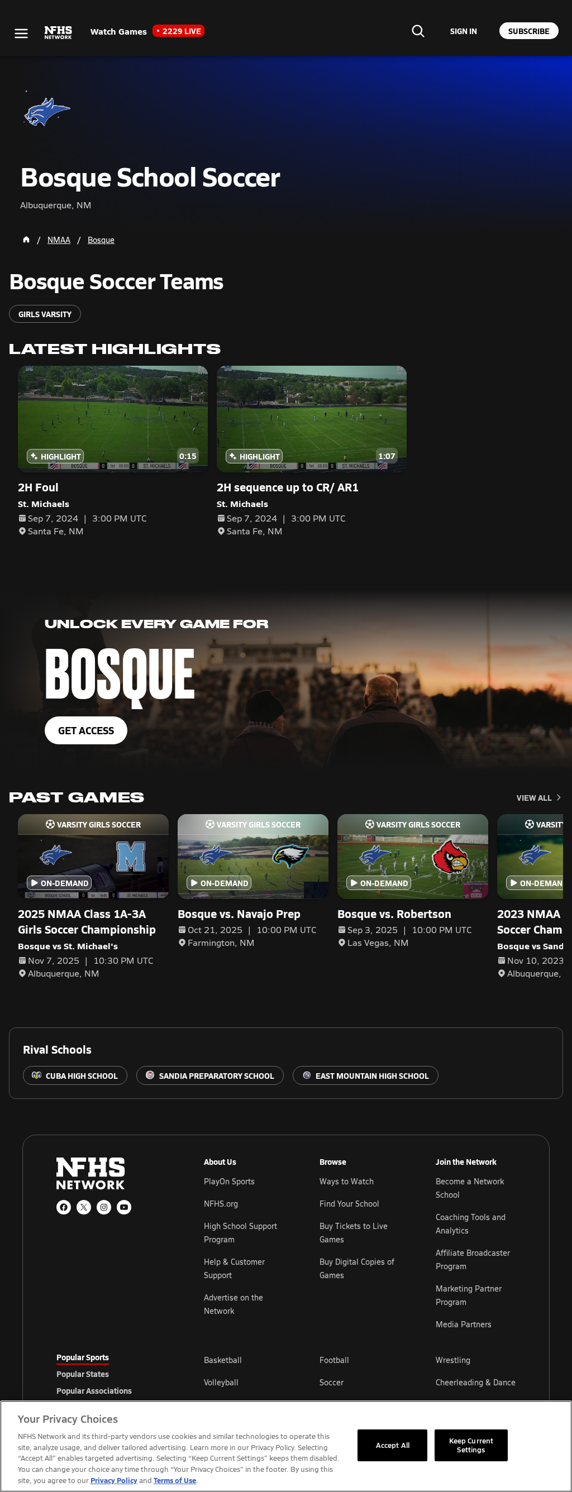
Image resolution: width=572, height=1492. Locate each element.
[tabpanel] (360, 1382)
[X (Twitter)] (84, 1207)
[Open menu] (21, 33)
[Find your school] (418, 31)
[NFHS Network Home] (59, 33)
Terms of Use (175, 1480)
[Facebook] (63, 1207)
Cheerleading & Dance (476, 1382)
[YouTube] (124, 1207)
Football (334, 1360)
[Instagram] (104, 1207)
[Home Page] (26, 239)
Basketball (223, 1360)
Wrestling (453, 1360)
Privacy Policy (113, 1480)
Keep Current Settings (471, 1445)
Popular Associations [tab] (94, 1390)
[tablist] (112, 1373)
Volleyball (221, 1382)
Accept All (392, 1445)
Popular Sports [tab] (82, 1357)
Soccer (332, 1382)
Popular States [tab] (82, 1374)
